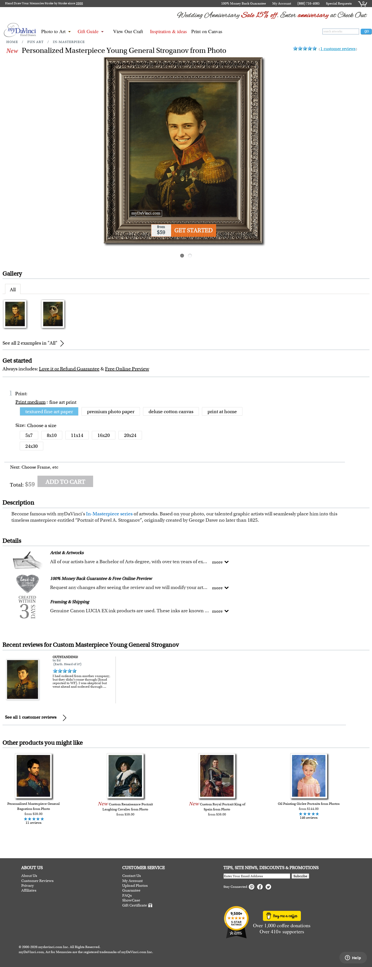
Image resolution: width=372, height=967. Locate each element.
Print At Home (222, 411)
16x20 (103, 435)
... (104, 686)
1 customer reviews (338, 48)
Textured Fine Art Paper (49, 411)
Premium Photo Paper (110, 411)
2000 (79, 3)
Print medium (30, 402)
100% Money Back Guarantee (243, 3)
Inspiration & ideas (168, 31)
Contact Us (131, 875)
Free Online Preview (127, 369)
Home (12, 42)
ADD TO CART (65, 482)
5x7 (29, 435)
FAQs (127, 895)
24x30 (31, 446)
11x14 (77, 435)
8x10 (52, 435)
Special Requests (339, 3)
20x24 (130, 435)
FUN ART (35, 42)
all (13, 289)
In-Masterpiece (69, 42)
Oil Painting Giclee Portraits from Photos (309, 804)
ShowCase (131, 900)
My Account (281, 3)
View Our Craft (128, 31)
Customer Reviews (37, 880)
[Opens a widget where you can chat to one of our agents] (353, 958)
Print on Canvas (206, 31)
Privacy (27, 885)
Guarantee (131, 890)
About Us (29, 875)
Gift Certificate (134, 905)
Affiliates (28, 890)
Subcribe (300, 876)
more (217, 562)
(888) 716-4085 (308, 3)
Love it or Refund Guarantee (69, 369)
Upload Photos (135, 885)
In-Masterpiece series (109, 514)
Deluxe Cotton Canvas (171, 411)
